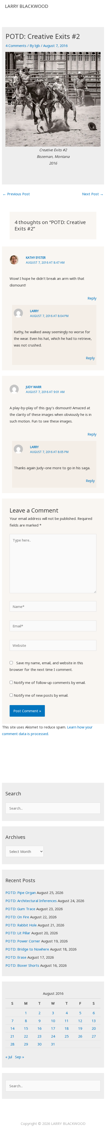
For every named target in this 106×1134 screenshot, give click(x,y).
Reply (92, 298)
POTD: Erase (15, 957)
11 (67, 1020)
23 (39, 1036)
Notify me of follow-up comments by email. (50, 682)
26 (80, 1036)
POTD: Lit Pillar (17, 932)
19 (80, 1028)
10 (53, 1020)
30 (39, 1044)
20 (94, 1028)
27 (94, 1036)
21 (12, 1036)
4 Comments (15, 45)
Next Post (93, 193)
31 (53, 1044)
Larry (34, 311)
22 (26, 1036)
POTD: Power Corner (22, 940)
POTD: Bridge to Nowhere (27, 949)
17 (53, 1028)
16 (39, 1028)
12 (80, 1020)
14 (12, 1028)
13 (94, 1020)
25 (67, 1036)
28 (12, 1044)
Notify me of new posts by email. (41, 695)
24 (53, 1036)
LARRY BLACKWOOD (26, 6)
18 (67, 1028)
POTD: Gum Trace (20, 908)
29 (26, 1044)
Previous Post (16, 193)
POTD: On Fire (17, 916)
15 (26, 1028)
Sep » (19, 1056)
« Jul (8, 1056)
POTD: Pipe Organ (20, 892)
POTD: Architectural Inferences (31, 900)
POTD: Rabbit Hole (21, 924)
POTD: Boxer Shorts (22, 965)
